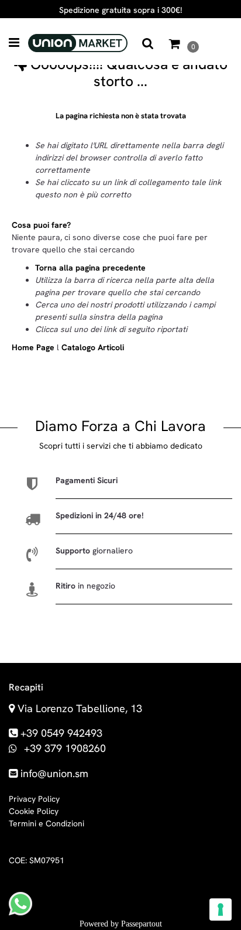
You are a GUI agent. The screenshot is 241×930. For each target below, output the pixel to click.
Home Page (34, 347)
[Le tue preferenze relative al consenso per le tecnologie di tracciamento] (220, 909)
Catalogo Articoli (92, 347)
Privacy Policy (34, 799)
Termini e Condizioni (46, 823)
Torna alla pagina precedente (90, 267)
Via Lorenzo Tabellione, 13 (80, 708)
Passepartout (141, 923)
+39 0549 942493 (61, 733)
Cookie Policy (33, 811)
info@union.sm (54, 773)
